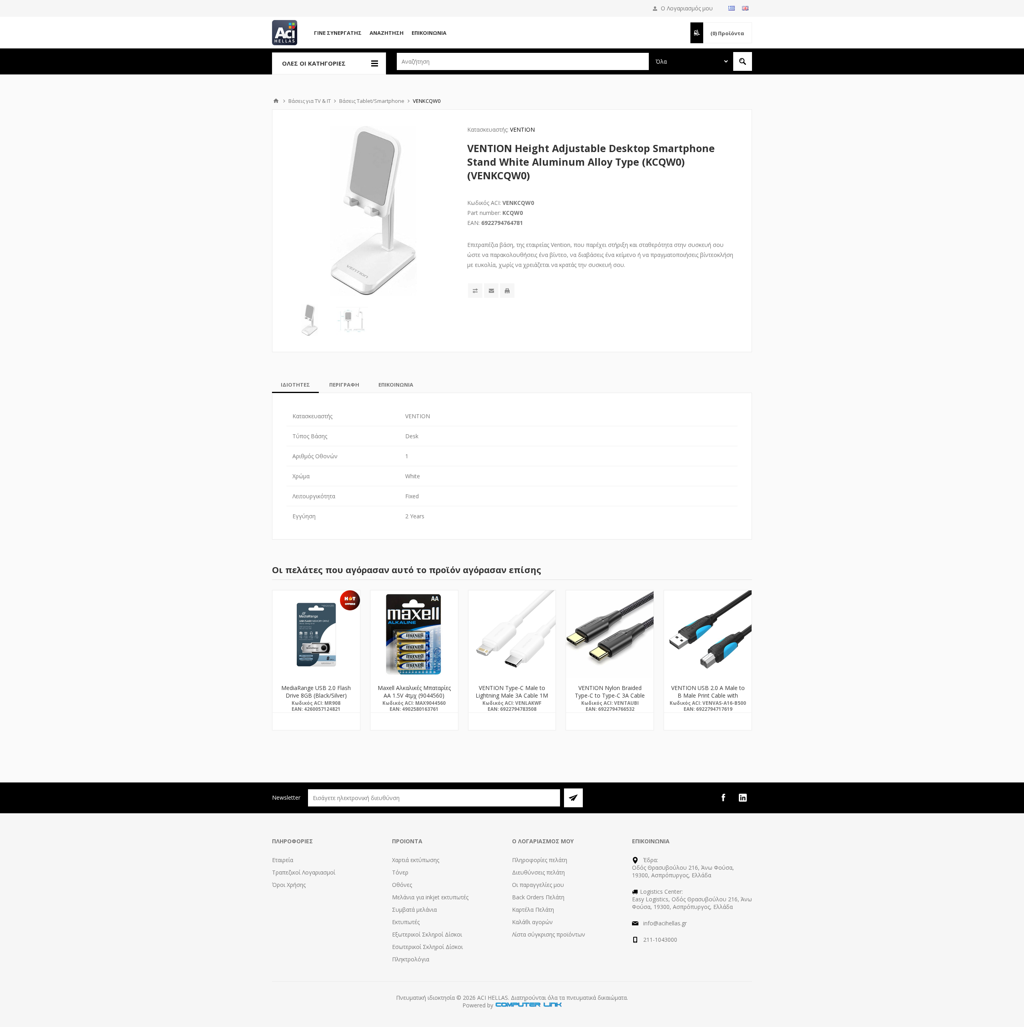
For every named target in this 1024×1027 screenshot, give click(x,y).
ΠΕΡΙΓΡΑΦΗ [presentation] (344, 384)
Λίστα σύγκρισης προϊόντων (548, 934)
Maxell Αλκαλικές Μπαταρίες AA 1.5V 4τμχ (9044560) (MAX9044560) (414, 695)
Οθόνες (402, 885)
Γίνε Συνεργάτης (338, 32)
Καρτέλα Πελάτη (533, 909)
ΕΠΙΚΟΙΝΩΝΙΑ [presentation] (395, 384)
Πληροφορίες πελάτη (539, 860)
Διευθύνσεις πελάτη (538, 872)
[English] (745, 8)
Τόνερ (400, 872)
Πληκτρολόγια (410, 959)
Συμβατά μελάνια (414, 909)
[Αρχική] (276, 100)
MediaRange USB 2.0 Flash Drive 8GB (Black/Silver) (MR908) (316, 695)
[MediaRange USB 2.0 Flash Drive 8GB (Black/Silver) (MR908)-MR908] (316, 634)
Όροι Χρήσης (289, 885)
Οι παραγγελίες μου (538, 885)
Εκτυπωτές (406, 922)
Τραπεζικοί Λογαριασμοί (303, 872)
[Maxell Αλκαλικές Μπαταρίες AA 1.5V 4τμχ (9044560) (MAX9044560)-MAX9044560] (414, 634)
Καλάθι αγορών (532, 922)
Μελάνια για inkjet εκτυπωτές (430, 897)
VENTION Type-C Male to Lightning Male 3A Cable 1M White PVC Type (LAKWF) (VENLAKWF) (512, 699)
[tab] (295, 384)
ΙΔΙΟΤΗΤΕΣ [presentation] (295, 384)
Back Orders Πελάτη (538, 897)
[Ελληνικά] (731, 8)
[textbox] (523, 61)
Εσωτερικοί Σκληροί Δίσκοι (427, 947)
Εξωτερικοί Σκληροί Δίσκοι (427, 934)
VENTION (522, 129)
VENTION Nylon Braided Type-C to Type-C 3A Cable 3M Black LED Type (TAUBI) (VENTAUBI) (610, 699)
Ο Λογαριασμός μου (687, 8)
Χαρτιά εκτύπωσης (415, 860)
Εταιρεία (282, 860)
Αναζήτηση (387, 32)
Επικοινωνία (429, 32)
